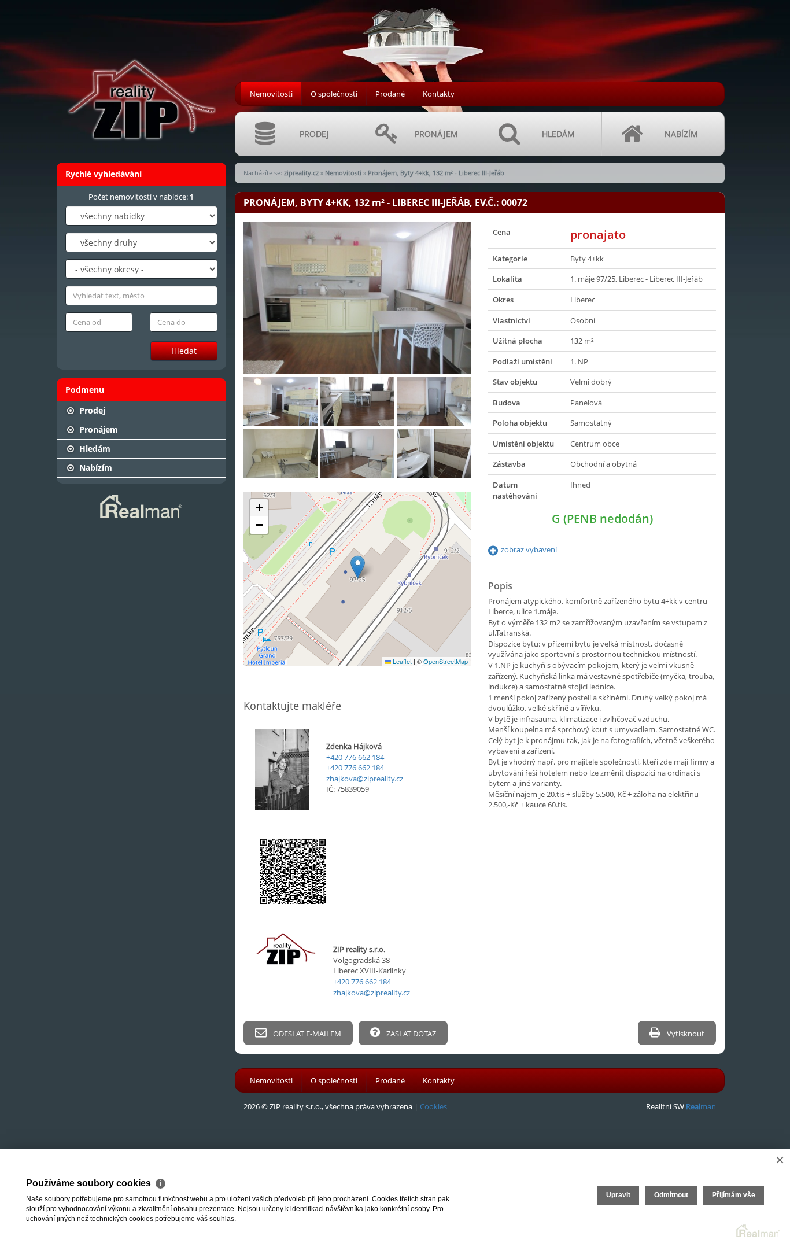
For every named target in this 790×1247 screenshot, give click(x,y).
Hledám (93, 448)
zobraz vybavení (529, 549)
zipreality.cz (301, 172)
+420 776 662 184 (355, 757)
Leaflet (401, 661)
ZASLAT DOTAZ (410, 1033)
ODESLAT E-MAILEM (306, 1033)
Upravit (618, 1195)
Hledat (184, 350)
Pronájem (97, 429)
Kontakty (439, 93)
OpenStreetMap (445, 661)
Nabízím (94, 467)
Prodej (91, 410)
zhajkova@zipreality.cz (364, 778)
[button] (357, 567)
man (701, 1106)
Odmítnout (671, 1195)
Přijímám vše (733, 1195)
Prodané (390, 93)
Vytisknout (684, 1033)
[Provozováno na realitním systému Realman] (141, 505)
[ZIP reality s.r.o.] (140, 76)
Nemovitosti (271, 93)
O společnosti (334, 93)
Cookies (433, 1106)
